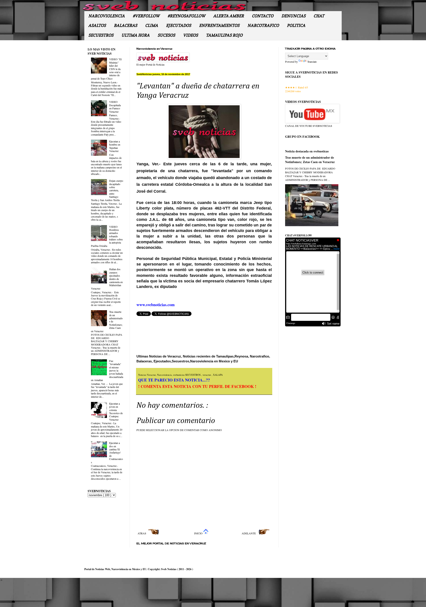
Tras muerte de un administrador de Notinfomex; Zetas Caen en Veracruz (310, 159)
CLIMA (151, 25)
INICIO (198, 533)
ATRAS (142, 533)
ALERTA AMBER (228, 16)
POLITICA (296, 25)
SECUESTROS (100, 35)
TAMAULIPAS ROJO (224, 35)
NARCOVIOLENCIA (106, 16)
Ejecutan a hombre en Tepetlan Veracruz (114, 146)
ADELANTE (249, 533)
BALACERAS (125, 25)
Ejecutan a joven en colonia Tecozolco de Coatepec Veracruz (116, 411)
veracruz (207, 374)
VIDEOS (190, 35)
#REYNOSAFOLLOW (186, 16)
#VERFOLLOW (146, 16)
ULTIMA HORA (135, 35)
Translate (312, 61)
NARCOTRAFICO (263, 25)
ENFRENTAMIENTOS (219, 25)
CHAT (319, 16)
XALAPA (218, 374)
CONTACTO (262, 16)
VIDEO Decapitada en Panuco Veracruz (115, 106)
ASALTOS (97, 25)
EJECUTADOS (178, 25)
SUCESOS (166, 35)
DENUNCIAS (293, 16)
